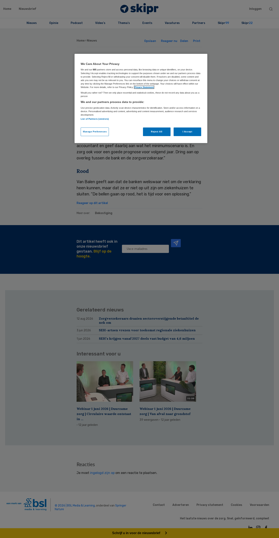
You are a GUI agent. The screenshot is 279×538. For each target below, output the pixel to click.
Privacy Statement (144, 87)
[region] (141, 98)
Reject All (156, 131)
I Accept (187, 131)
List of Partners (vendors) (95, 119)
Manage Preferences (95, 131)
